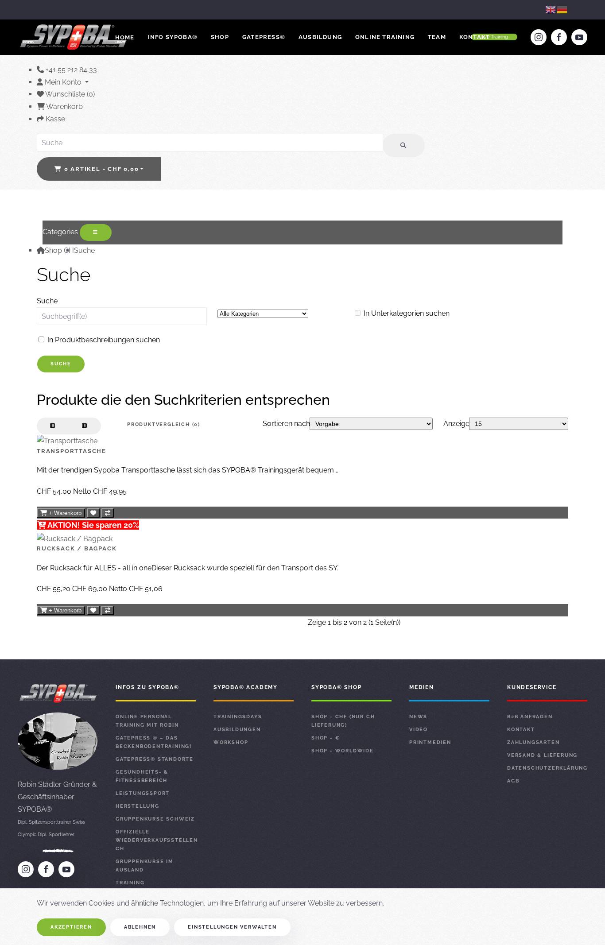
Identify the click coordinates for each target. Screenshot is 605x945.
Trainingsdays (237, 717)
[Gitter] (85, 426)
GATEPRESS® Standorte (155, 759)
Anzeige (456, 423)
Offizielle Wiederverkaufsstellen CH (156, 840)
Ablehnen (140, 927)
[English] (551, 9)
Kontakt (474, 37)
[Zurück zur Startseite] (74, 37)
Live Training (494, 37)
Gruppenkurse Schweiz (155, 819)
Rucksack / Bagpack (76, 548)
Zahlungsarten (533, 742)
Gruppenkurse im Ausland (145, 866)
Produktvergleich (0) (163, 424)
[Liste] (53, 426)
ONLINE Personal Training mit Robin (147, 721)
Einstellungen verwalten (232, 927)
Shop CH (59, 250)
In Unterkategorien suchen (406, 313)
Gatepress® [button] (263, 37)
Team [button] (437, 37)
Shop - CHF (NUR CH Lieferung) (343, 721)
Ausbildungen (237, 729)
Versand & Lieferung (542, 755)
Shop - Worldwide (342, 751)
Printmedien (430, 742)
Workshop (230, 742)
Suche (84, 250)
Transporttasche (71, 451)
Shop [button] (220, 37)
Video (418, 729)
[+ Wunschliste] (93, 513)
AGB (513, 781)
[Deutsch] (562, 9)
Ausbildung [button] (320, 37)
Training (130, 883)
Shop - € (325, 738)
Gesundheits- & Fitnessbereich (142, 776)
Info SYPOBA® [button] (173, 37)
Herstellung (137, 806)
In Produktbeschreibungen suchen (103, 340)
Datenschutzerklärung (547, 768)
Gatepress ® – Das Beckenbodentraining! (154, 742)
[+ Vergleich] (107, 513)
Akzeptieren (71, 927)
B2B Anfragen (530, 717)
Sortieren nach (286, 423)
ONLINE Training (385, 37)
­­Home (125, 37)
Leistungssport (143, 793)
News (418, 717)
